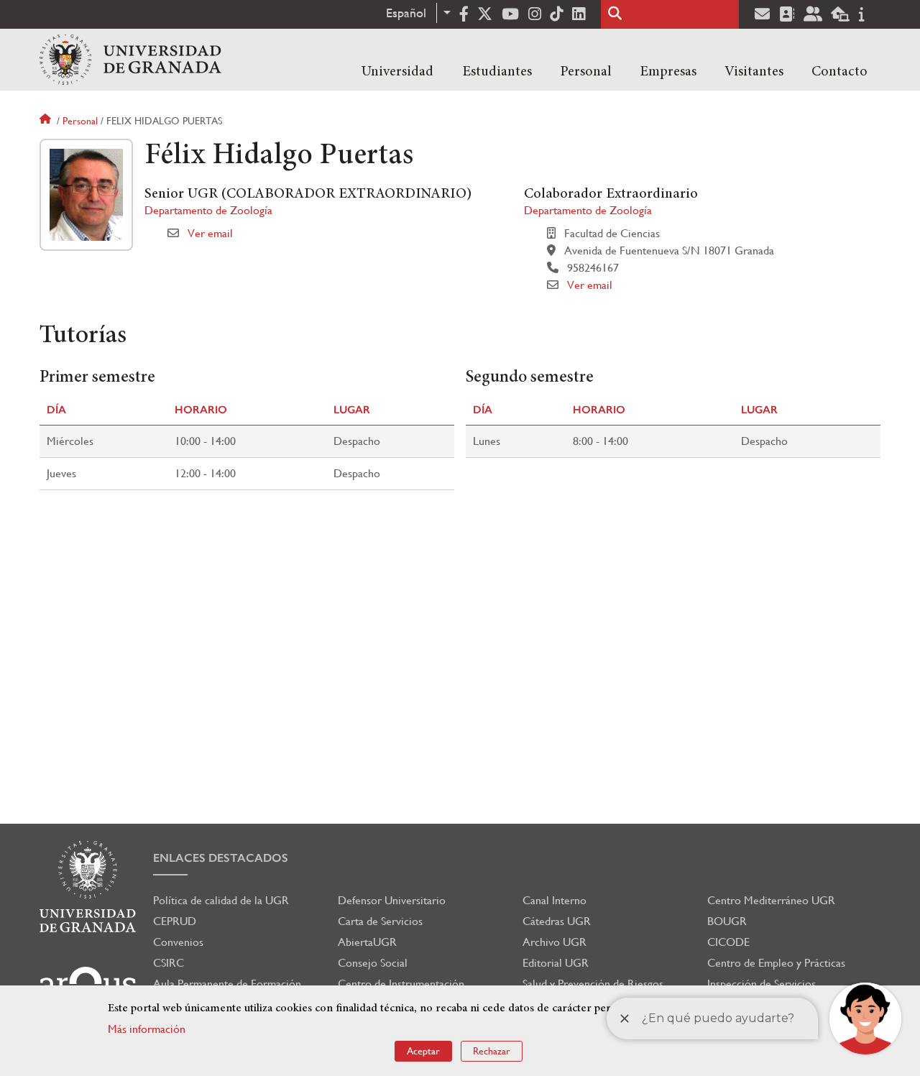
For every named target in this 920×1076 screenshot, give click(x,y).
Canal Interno (554, 900)
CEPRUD (174, 921)
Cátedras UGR (557, 921)
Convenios (178, 942)
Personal (586, 72)
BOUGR (727, 921)
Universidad (397, 72)
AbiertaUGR (367, 942)
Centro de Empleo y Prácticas (776, 963)
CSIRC (168, 963)
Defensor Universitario (392, 900)
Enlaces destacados (220, 858)
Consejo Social (373, 963)
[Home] (130, 60)
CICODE (728, 942)
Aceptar (423, 1051)
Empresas (668, 72)
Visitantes (753, 72)
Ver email (210, 233)
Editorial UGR (556, 963)
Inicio (47, 121)
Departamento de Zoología (208, 210)
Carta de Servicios (380, 921)
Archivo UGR (554, 942)
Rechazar (491, 1051)
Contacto (839, 72)
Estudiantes (497, 72)
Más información (146, 1029)
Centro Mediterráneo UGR (771, 900)
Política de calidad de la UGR (221, 900)
